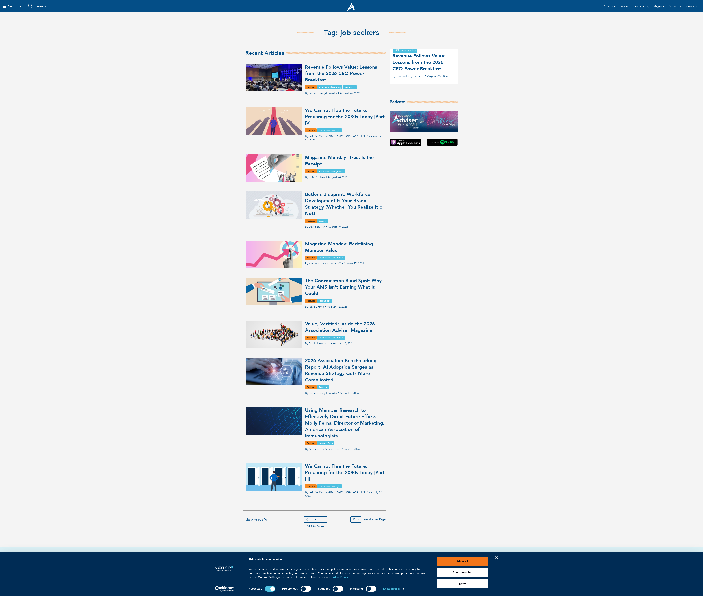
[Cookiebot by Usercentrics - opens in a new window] (224, 589)
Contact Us (675, 6)
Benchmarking (641, 6)
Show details (391, 588)
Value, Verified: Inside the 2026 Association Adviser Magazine (340, 327)
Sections (14, 6)
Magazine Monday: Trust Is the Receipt (339, 160)
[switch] (306, 588)
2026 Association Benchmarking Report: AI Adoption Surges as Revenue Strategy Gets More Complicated (341, 370)
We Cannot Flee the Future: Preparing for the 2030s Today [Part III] (345, 472)
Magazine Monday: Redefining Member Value (339, 247)
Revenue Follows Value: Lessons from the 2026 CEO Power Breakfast (341, 73)
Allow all (462, 561)
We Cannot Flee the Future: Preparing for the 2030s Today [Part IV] (345, 116)
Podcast (624, 6)
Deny (462, 583)
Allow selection (462, 572)
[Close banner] (496, 560)
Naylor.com (691, 6)
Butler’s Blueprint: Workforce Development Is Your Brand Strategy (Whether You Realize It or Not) (344, 204)
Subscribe (610, 6)
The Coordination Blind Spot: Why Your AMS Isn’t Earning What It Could (343, 287)
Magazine (659, 6)
